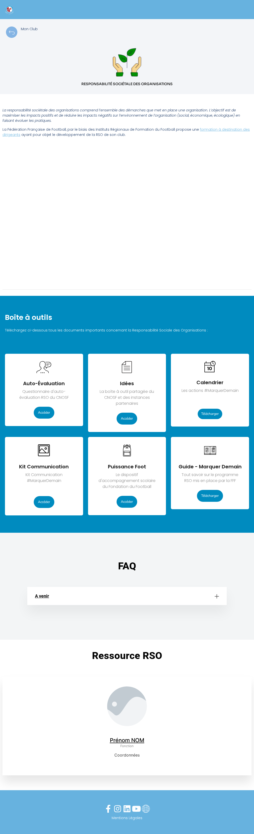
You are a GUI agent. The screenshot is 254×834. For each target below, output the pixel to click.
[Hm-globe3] (146, 809)
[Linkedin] (127, 809)
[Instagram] (118, 809)
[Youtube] (136, 809)
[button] (127, 596)
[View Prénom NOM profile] (127, 734)
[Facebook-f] (108, 809)
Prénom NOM (127, 740)
